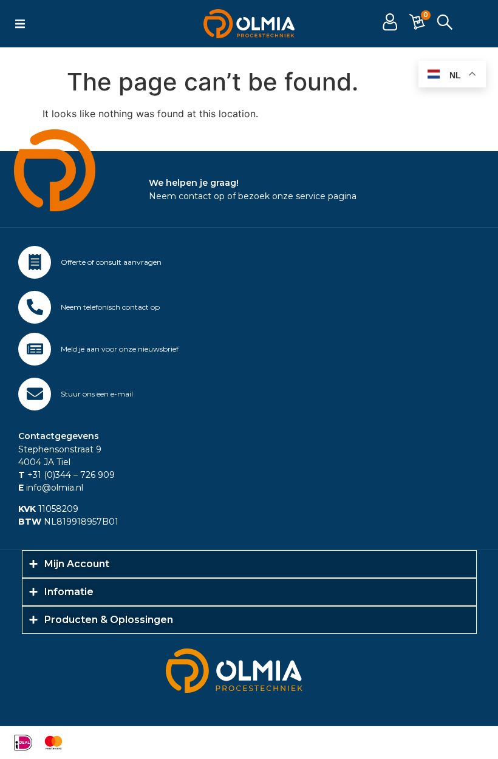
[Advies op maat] (34, 262)
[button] (20, 24)
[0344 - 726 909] (34, 307)
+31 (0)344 (44, 474)
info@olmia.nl (50, 487)
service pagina (326, 196)
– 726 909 (93, 474)
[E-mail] (34, 394)
